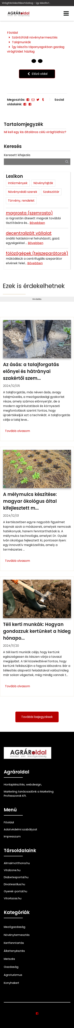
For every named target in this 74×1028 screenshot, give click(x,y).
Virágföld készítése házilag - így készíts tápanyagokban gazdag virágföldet (26, 3)
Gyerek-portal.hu (15, 891)
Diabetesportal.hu (16, 877)
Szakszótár (51, 192)
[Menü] (66, 13)
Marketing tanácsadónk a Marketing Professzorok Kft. (29, 794)
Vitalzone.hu (12, 870)
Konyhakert (11, 983)
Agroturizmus (13, 975)
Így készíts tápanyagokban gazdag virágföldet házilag (35, 49)
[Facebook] (28, 99)
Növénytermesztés (17, 935)
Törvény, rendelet (21, 200)
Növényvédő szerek (22, 192)
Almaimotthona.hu (17, 863)
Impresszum (12, 836)
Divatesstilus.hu (14, 884)
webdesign (33, 784)
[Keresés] (67, 161)
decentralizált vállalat (29, 233)
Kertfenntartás (14, 943)
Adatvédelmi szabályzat (20, 829)
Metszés (9, 959)
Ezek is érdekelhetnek (34, 286)
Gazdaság (11, 967)
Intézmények (18, 183)
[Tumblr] (43, 99)
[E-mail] (33, 99)
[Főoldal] (33, 61)
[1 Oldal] (40, 61)
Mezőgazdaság (14, 927)
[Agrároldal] (18, 13)
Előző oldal (39, 74)
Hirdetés (37, 299)
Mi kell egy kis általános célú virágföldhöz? (35, 132)
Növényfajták (43, 183)
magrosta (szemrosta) (29, 213)
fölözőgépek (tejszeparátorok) (37, 253)
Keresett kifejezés (17, 155)
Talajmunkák (21, 42)
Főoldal (12, 32)
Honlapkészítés (14, 784)
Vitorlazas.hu (12, 898)
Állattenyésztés (14, 951)
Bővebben (37, 223)
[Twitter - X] (38, 99)
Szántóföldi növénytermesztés (34, 37)
